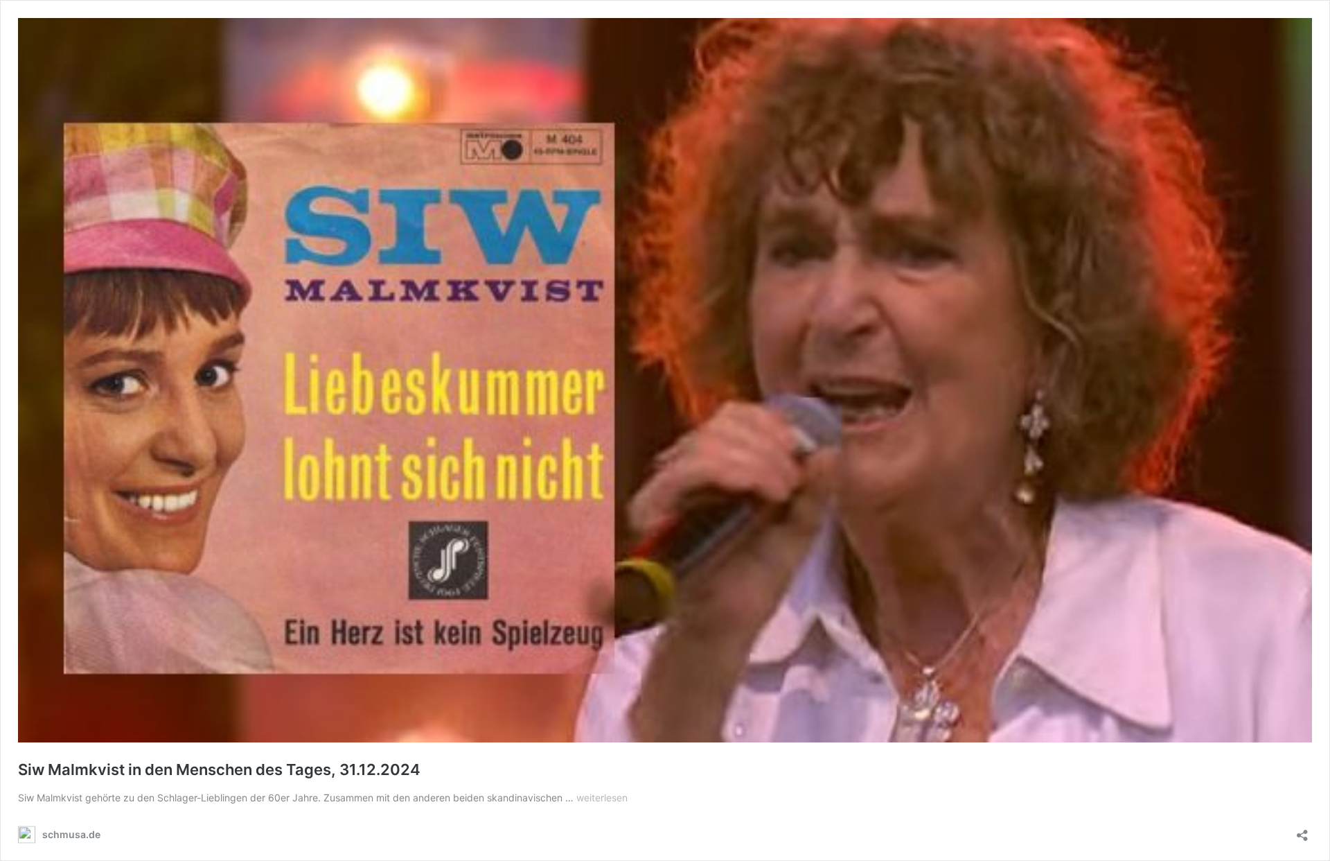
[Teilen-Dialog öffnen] (1302, 831)
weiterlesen (602, 797)
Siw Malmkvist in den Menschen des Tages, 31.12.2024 (219, 769)
